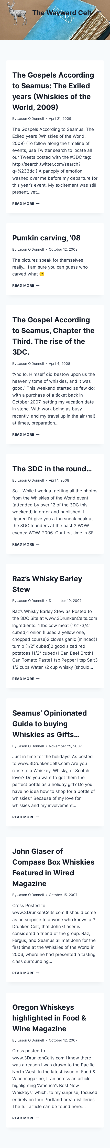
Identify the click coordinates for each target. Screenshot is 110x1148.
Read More (26, 203)
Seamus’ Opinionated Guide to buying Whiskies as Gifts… (49, 724)
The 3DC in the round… (52, 468)
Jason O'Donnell (30, 118)
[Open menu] (99, 13)
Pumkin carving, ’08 (46, 237)
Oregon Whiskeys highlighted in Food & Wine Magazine (49, 1018)
